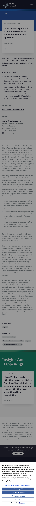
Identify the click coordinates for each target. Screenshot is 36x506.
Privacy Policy (25, 485)
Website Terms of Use (12, 485)
